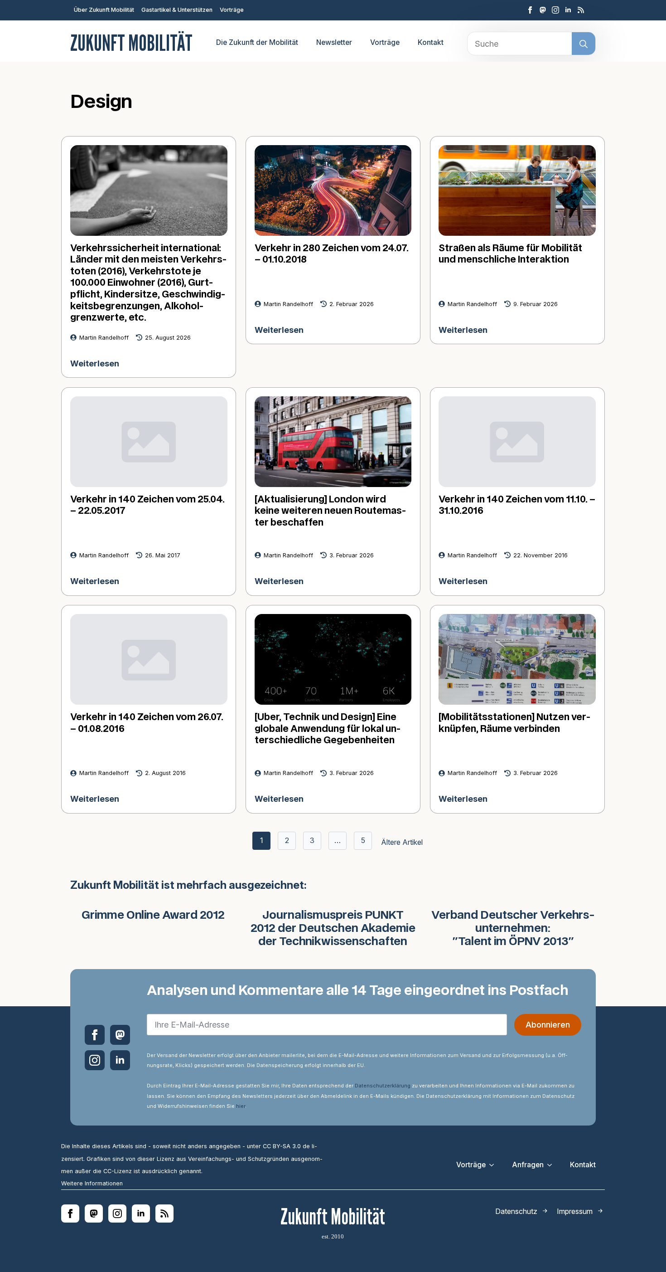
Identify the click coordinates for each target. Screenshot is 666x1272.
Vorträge (232, 9)
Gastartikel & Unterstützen (176, 9)
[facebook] (530, 10)
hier (240, 1106)
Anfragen (528, 1164)
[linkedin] (568, 10)
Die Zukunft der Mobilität (257, 42)
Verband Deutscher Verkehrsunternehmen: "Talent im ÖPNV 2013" (513, 928)
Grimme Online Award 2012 (153, 915)
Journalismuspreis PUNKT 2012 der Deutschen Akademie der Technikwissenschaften (333, 928)
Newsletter (334, 42)
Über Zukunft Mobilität (104, 9)
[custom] (542, 10)
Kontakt (431, 42)
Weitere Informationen (92, 1183)
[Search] (583, 44)
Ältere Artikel (402, 842)
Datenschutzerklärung (382, 1085)
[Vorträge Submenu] (494, 1165)
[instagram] (555, 10)
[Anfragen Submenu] (552, 1165)
